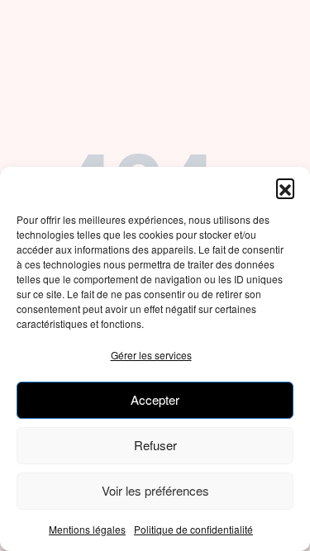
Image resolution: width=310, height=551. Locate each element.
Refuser (155, 445)
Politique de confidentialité (193, 529)
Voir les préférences (155, 490)
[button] (285, 187)
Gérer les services (151, 355)
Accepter (155, 399)
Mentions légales (87, 529)
